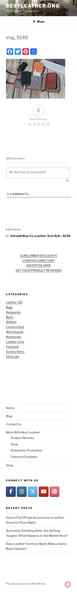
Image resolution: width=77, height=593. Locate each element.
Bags (9, 307)
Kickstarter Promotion (26, 450)
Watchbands (14, 332)
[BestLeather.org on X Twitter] (33, 492)
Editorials (12, 356)
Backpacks (13, 312)
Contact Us (14, 424)
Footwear (12, 347)
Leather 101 (14, 302)
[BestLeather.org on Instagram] (22, 492)
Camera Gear (15, 327)
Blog (9, 416)
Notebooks (13, 337)
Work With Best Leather (23, 432)
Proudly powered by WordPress (26, 583)
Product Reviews (22, 438)
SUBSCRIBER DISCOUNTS (38, 256)
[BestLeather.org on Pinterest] (54, 492)
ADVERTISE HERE (38, 265)
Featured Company (24, 457)
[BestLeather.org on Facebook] (11, 492)
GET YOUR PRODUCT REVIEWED (39, 270)
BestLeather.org (33, 6)
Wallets (11, 322)
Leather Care (15, 342)
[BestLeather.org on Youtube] (44, 492)
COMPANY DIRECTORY (38, 260)
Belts (9, 317)
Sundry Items (15, 352)
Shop (14, 444)
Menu (40, 21)
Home (10, 408)
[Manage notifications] (68, 584)
